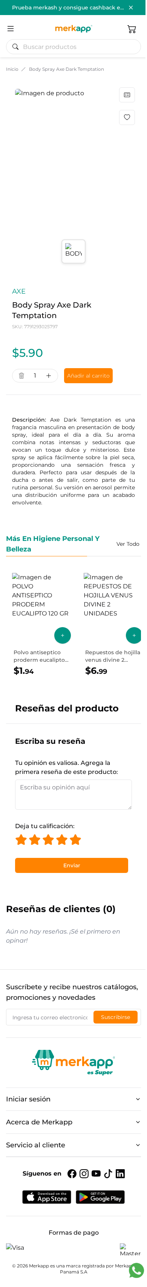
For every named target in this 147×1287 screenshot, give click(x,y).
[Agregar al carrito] (62, 635)
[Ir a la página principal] (73, 28)
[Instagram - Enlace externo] (84, 1173)
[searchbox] (76, 47)
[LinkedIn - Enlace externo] (120, 1173)
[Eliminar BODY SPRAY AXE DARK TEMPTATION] (21, 376)
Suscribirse (115, 1017)
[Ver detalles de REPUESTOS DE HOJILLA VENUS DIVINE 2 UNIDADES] (113, 624)
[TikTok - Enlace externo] (108, 1173)
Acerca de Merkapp (39, 1122)
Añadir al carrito (88, 375)
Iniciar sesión (28, 1099)
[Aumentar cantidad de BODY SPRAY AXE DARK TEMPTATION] (49, 376)
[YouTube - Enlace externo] (96, 1173)
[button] (132, 29)
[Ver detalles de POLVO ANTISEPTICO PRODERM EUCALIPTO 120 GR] (41, 624)
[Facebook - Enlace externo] (72, 1173)
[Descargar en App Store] (46, 1197)
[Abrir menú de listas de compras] (127, 94)
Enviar (71, 865)
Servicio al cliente (35, 1145)
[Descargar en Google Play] (100, 1197)
